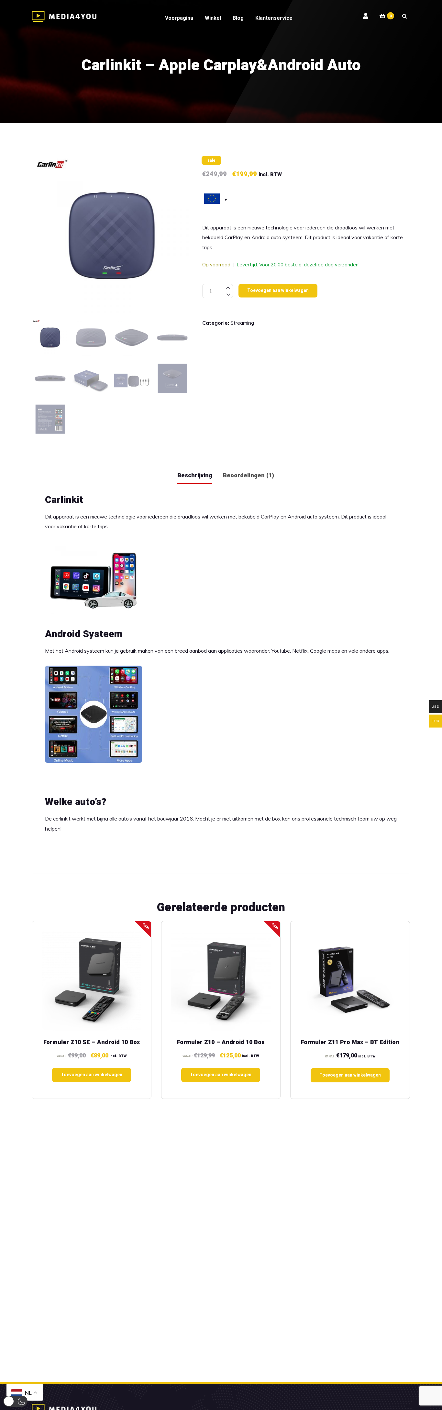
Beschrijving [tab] (194, 475)
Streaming (242, 323)
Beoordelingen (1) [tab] (248, 475)
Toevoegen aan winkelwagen (278, 290)
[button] (15, 1401)
